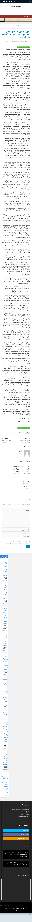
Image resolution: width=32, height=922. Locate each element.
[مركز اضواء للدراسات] (16, 6)
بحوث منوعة (5, 715)
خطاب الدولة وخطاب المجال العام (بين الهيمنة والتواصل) (4, 758)
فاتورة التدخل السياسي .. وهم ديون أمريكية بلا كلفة (10, 19)
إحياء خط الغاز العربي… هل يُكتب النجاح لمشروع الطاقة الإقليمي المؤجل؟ (4, 617)
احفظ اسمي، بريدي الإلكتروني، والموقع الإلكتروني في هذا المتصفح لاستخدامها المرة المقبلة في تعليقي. (17, 542)
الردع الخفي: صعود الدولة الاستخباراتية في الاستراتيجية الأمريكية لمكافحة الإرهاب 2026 (5, 782)
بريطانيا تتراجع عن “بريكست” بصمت (4, 683)
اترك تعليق (8, 41)
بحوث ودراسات (19, 26)
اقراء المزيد (5, 580)
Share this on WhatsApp (24, 46)
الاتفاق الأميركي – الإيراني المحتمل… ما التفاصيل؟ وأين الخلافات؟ (25, 469)
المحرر (20, 451)
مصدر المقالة (27, 425)
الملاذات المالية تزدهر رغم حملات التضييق (5, 640)
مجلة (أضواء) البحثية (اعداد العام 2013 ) (24, 440)
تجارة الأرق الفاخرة (25, 19)
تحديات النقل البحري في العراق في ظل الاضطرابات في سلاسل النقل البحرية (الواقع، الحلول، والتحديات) (5, 733)
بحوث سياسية (10, 26)
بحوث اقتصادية (5, 628)
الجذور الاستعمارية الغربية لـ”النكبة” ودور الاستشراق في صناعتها (26, 484)
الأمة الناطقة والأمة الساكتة (7, 440)
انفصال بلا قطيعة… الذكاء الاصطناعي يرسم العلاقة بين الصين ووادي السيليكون (4, 705)
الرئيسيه (27, 26)
